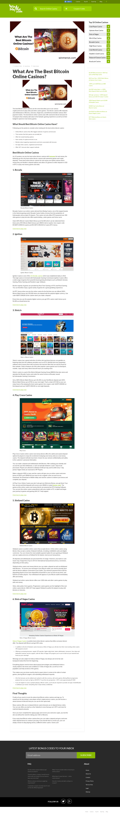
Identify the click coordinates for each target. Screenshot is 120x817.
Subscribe (86, 755)
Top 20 (86, 1)
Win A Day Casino (95, 38)
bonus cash (57, 485)
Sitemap (88, 792)
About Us (88, 774)
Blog (101, 1)
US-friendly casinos (36, 276)
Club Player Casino (95, 26)
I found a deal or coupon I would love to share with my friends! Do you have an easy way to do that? (38, 776)
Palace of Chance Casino (97, 58)
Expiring (93, 1)
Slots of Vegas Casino (20, 641)
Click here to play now (19, 229)
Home (87, 770)
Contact (88, 777)
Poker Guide (36, 66)
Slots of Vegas (94, 34)
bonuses (52, 156)
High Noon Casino (95, 46)
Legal (87, 788)
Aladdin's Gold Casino (96, 54)
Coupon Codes (79, 9)
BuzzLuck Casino (95, 61)
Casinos (78, 1)
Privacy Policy (90, 781)
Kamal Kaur (27, 66)
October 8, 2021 (18, 66)
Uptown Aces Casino (96, 30)
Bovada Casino (94, 42)
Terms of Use (89, 784)
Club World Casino (95, 50)
